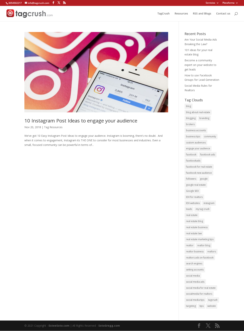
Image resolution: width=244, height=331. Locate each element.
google (204, 178)
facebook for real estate (199, 166)
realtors (211, 251)
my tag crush (202, 209)
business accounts (196, 130)
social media (193, 275)
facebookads (193, 160)
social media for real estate (201, 287)
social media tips (195, 299)
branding (204, 118)
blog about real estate (198, 112)
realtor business (195, 251)
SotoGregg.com (109, 325)
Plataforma (228, 3)
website (211, 306)
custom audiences (196, 142)
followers (191, 178)
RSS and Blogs (202, 13)
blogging (191, 118)
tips (202, 306)
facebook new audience (199, 172)
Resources (181, 13)
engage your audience (198, 148)
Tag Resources (53, 127)
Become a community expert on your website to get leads (200, 64)
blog (188, 106)
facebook (191, 154)
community (210, 136)
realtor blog (203, 245)
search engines (194, 263)
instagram (209, 203)
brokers (190, 124)
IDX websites (193, 203)
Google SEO (192, 191)
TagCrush (163, 13)
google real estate (196, 184)
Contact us (223, 13)
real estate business (197, 227)
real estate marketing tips (200, 239)
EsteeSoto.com (59, 325)
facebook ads (207, 154)
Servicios (210, 3)
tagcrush (213, 299)
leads (189, 209)
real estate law (194, 233)
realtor (189, 245)
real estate (191, 215)
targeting (191, 306)
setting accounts (195, 269)
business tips (193, 136)
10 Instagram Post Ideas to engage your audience (80, 120)
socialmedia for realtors (199, 293)
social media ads (195, 281)
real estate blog (194, 221)
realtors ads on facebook (200, 257)
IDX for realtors (194, 197)
